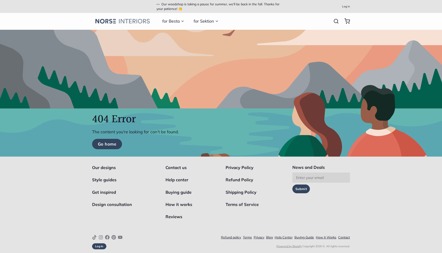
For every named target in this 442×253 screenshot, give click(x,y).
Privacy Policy (239, 167)
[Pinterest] (113, 237)
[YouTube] (120, 237)
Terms (247, 237)
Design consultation (112, 204)
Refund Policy (239, 179)
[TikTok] (94, 237)
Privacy (259, 237)
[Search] (334, 21)
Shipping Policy (241, 192)
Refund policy (231, 237)
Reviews (174, 216)
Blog (269, 237)
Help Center (284, 237)
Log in (346, 6)
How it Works (326, 237)
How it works (179, 204)
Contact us (176, 167)
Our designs (104, 167)
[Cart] (345, 21)
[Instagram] (101, 237)
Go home (107, 144)
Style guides (104, 179)
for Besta (171, 21)
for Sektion (204, 21)
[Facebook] (107, 237)
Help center (177, 179)
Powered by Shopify (289, 246)
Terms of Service (242, 204)
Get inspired (104, 192)
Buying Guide (304, 237)
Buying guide (179, 192)
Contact (344, 237)
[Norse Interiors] (122, 21)
